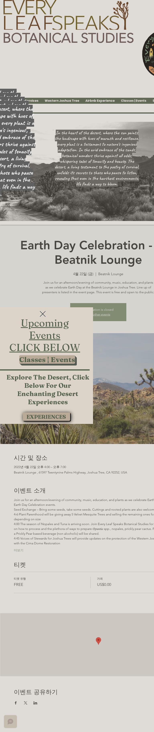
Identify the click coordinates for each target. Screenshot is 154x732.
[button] (43, 314)
